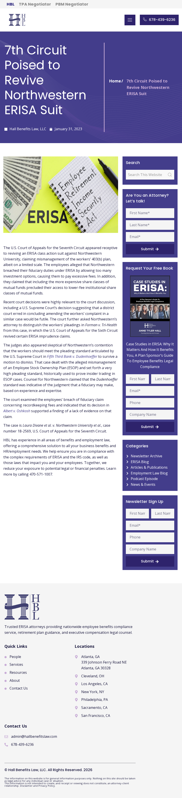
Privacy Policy (46, 785)
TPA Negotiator (35, 4)
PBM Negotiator (71, 4)
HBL (10, 4)
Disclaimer (26, 785)
